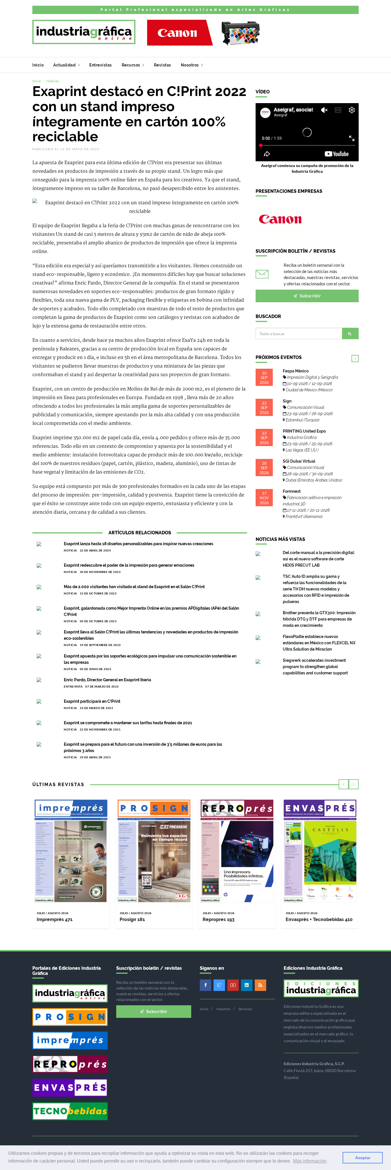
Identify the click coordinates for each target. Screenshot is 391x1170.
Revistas (162, 65)
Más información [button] (310, 1161)
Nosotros (190, 65)
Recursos (131, 65)
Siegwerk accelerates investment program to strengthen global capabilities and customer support (315, 666)
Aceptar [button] (362, 1157)
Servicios (245, 1009)
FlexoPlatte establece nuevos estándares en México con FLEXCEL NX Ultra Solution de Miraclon (319, 642)
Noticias (52, 81)
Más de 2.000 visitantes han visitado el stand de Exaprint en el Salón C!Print (134, 586)
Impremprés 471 (54, 919)
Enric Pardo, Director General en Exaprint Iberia (107, 680)
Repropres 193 (218, 919)
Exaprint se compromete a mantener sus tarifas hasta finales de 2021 (128, 723)
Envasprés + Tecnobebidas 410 (319, 919)
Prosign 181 (132, 919)
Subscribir (310, 295)
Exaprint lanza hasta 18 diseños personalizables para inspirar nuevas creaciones (138, 543)
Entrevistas (100, 65)
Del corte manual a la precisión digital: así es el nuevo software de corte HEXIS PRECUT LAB (319, 559)
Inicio (38, 65)
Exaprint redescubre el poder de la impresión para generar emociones (129, 565)
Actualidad (65, 65)
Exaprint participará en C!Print (92, 701)
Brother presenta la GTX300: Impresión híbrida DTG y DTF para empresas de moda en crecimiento (319, 619)
